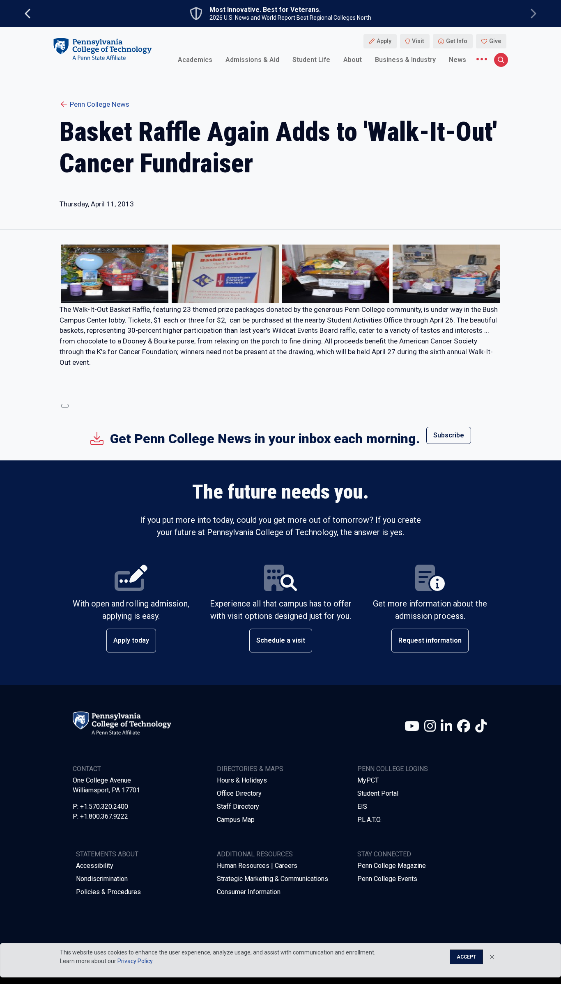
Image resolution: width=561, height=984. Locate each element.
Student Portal (377, 793)
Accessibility (94, 866)
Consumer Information (248, 892)
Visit (418, 41)
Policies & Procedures (108, 892)
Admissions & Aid (252, 59)
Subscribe (448, 435)
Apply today (131, 640)
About (352, 59)
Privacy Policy (134, 961)
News (457, 59)
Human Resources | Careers (257, 866)
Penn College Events (387, 879)
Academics (195, 59)
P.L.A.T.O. (369, 820)
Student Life (311, 59)
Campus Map (236, 820)
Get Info (456, 41)
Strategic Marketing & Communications (272, 879)
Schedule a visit (280, 640)
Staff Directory (238, 806)
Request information (430, 640)
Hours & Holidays (242, 780)
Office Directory (239, 793)
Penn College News (99, 104)
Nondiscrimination (102, 879)
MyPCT (368, 780)
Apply (384, 41)
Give (495, 41)
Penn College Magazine (391, 866)
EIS (362, 806)
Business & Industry (405, 59)
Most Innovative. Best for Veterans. (265, 10)
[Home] (102, 48)
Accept (466, 957)
